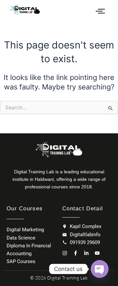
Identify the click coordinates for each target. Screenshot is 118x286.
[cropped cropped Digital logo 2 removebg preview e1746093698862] (25, 9)
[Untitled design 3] (59, 149)
